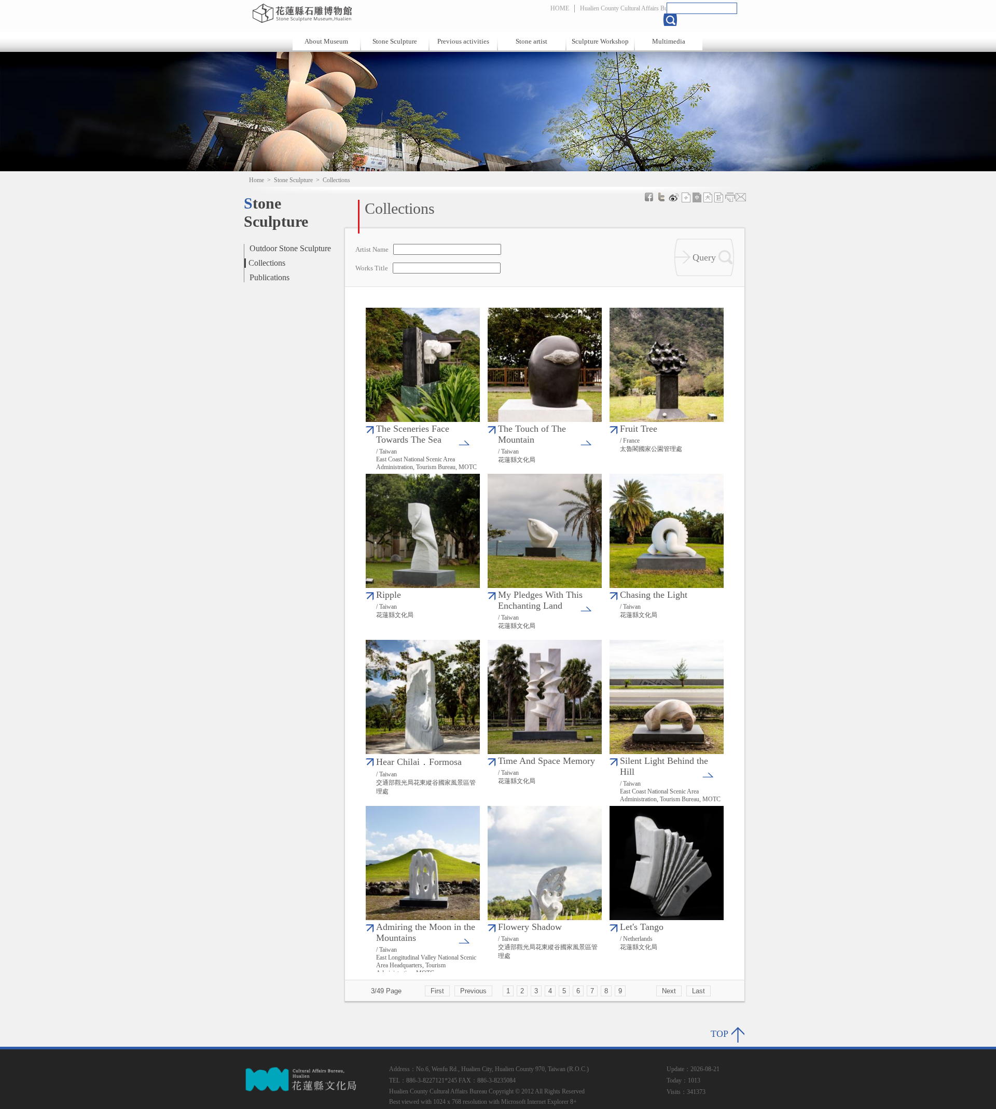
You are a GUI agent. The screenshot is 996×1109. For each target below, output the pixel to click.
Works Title (371, 268)
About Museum (326, 41)
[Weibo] (674, 197)
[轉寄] (741, 197)
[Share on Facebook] (649, 197)
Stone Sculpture (394, 41)
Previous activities (463, 41)
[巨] (719, 197)
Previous (473, 991)
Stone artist (531, 41)
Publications (269, 277)
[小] (686, 197)
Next (669, 991)
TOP (719, 1034)
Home (256, 180)
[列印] (730, 197)
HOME (559, 8)
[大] (708, 197)
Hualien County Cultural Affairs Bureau (629, 8)
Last (698, 991)
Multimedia (668, 41)
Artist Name (372, 250)
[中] (697, 197)
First (437, 991)
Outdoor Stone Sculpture (290, 248)
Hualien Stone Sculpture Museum (359, 13)
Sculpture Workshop (600, 41)
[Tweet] (661, 197)
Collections (266, 262)
